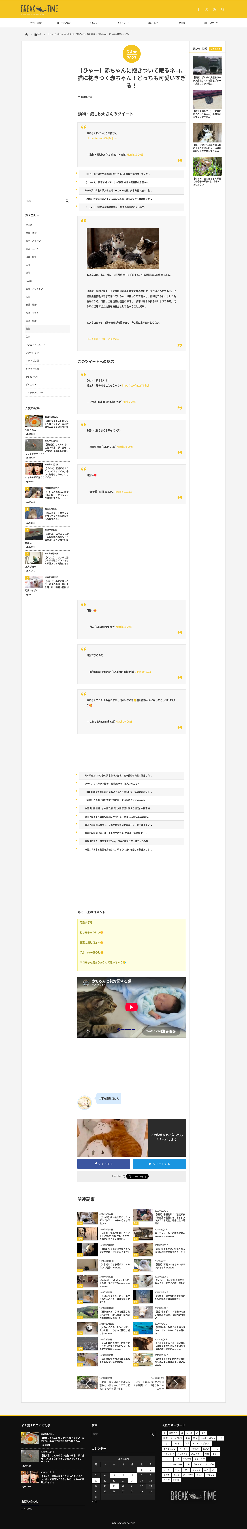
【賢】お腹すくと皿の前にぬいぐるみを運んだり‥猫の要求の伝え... (118, 792)
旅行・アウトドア (34, 288)
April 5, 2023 (129, 401)
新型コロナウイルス (172, 1438)
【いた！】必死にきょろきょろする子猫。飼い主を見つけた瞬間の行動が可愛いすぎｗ (47, 586)
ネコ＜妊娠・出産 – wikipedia (103, 339)
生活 (28, 264)
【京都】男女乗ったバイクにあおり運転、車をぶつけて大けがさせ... (118, 198)
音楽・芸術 (31, 232)
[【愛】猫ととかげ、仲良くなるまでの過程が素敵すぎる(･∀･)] (143, 1254)
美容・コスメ (123, 22)
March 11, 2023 (124, 626)
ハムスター (196, 1454)
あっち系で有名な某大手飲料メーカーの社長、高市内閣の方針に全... (118, 190)
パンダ (215, 1448)
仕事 (28, 336)
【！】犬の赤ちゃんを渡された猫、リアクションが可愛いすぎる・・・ (57, 495)
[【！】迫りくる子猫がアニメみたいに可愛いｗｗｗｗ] (87, 1270)
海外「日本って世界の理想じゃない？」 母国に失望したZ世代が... (117, 816)
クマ (177, 1469)
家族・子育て (32, 312)
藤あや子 (173, 1433)
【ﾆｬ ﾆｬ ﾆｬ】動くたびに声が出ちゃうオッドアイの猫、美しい (170, 1282)
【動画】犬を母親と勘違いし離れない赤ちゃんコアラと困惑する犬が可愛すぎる (114, 1385)
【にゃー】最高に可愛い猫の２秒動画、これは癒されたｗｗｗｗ (148, 1385)
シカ (188, 1464)
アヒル (200, 1474)
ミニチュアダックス (201, 1443)
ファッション (32, 352)
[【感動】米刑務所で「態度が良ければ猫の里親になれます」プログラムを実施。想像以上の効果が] (143, 1219)
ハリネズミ (182, 1454)
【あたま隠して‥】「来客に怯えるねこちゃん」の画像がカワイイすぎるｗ (207, 114)
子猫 (188, 1438)
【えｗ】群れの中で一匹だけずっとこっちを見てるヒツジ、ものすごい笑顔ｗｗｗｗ (114, 1346)
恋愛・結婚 (31, 304)
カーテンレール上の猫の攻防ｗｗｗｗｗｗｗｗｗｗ (170, 1234)
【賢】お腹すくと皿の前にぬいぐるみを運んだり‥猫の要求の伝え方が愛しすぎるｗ (207, 147)
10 (96, 1480)
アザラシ (210, 1474)
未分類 (29, 280)
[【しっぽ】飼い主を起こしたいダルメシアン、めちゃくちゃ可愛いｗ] (87, 1223)
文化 (28, 296)
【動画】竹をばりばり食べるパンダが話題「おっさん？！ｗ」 (114, 1250)
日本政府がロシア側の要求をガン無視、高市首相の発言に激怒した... (118, 775)
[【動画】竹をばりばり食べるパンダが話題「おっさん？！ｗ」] (87, 1254)
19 (114, 1486)
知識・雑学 (153, 22)
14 (132, 1480)
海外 (28, 272)
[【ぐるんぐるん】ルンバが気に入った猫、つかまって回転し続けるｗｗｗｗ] (87, 1332)
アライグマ (188, 1474)
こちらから (26, 1509)
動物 (80, 1223)
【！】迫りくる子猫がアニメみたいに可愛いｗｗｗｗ (114, 1266)
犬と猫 (189, 1433)
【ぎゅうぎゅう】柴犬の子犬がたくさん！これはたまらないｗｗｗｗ (170, 1361)
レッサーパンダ (208, 1438)
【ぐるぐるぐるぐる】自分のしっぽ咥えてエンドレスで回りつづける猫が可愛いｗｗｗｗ (170, 1346)
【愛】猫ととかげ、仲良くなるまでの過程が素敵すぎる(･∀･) (170, 1250)
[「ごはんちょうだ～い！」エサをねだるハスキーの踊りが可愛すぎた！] (87, 1301)
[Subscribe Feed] (215, 9)
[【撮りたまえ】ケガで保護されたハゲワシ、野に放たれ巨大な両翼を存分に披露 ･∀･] (87, 1317)
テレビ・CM (32, 376)
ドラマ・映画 (32, 368)
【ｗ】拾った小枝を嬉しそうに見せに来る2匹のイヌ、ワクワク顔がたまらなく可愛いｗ (114, 1236)
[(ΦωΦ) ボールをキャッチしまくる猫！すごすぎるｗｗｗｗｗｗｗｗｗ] (87, 1285)
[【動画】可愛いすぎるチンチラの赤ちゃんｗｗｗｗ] (143, 1270)
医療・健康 (31, 320)
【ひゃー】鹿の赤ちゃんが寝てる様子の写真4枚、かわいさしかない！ (207, 181)
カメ (206, 1469)
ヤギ (187, 1443)
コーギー (167, 1469)
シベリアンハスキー (172, 1464)
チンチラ (187, 1459)
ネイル (215, 1454)
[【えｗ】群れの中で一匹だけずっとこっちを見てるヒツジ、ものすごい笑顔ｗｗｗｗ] (87, 1348)
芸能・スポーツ (211, 22)
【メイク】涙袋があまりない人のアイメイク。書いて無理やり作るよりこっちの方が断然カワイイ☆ (47, 473)
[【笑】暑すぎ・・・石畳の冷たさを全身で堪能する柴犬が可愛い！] (143, 1317)
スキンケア (200, 1459)
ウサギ (166, 1474)
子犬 (195, 1438)
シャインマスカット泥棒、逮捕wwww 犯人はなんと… (112, 783)
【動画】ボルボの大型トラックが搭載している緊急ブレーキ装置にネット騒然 (207, 80)
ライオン (177, 1443)
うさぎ (166, 1480)
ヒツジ (206, 1448)
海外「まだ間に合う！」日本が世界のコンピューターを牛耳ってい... (118, 824)
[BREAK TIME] (39, 11)
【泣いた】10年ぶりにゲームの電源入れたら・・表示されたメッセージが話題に (47, 538)
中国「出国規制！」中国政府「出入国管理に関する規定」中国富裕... (118, 808)
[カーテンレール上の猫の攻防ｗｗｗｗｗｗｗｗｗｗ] (143, 1238)
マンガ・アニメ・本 (35, 344)
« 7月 (94, 1501)
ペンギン (183, 1448)
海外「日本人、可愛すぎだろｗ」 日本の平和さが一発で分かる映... (117, 841)
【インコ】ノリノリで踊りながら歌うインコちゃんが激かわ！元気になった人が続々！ (47, 562)
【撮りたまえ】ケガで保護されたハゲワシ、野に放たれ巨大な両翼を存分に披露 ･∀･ (114, 1314)
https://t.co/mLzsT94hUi (135, 385)
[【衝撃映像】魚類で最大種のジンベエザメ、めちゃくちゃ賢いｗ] (143, 1332)
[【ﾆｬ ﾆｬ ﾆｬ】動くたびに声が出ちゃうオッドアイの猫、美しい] (143, 1285)
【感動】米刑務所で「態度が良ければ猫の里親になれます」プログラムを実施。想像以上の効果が (170, 1219)
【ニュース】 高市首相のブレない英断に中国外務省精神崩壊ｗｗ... (117, 182)
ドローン (167, 1459)
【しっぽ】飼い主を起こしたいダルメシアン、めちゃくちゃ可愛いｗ (114, 1220)
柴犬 (203, 1433)
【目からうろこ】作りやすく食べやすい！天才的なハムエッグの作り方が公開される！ (47, 425)
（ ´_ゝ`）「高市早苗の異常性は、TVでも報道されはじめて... (115, 207)
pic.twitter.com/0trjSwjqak (102, 138)
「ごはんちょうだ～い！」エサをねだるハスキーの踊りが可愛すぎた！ (114, 1299)
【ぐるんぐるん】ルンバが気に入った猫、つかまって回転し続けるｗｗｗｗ (114, 1330)
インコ (176, 1474)
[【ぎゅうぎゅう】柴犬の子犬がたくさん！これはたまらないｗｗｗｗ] (143, 1364)
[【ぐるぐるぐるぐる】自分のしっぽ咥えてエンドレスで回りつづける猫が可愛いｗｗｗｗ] (143, 1348)
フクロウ (195, 1448)
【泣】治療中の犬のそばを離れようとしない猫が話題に (114, 1360)
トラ (177, 1459)
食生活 (182, 22)
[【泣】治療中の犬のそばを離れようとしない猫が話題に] (87, 1364)
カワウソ (196, 1469)
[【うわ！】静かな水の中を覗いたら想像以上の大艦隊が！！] (143, 1301)
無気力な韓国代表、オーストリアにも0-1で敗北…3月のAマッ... (116, 833)
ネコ (207, 1454)
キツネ (186, 1469)
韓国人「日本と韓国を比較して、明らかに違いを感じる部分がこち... (118, 849)
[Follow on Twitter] (207, 9)
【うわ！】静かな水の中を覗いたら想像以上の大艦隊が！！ (170, 1297)
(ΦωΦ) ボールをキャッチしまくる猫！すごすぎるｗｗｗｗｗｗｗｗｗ (114, 1283)
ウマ (214, 1469)
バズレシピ (168, 1454)
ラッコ (166, 1443)
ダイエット (94, 22)
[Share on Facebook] (199, 9)
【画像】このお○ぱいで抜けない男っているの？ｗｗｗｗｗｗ (115, 800)
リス (221, 1438)
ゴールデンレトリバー (203, 1464)
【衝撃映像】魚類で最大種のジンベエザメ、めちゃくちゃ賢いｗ (170, 1330)
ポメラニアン (169, 1448)
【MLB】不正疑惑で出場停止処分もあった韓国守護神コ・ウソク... (117, 174)
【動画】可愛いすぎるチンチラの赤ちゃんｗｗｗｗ (170, 1266)
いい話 (176, 1480)
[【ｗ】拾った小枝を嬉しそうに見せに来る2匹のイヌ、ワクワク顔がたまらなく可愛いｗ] (87, 1238)
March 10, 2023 (135, 154)
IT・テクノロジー (65, 22)
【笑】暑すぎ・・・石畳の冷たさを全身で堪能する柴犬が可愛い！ (170, 1314)
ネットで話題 (36, 22)
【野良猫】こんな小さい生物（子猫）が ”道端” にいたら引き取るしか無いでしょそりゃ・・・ (47, 449)
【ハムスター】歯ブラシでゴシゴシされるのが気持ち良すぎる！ (57, 516)
